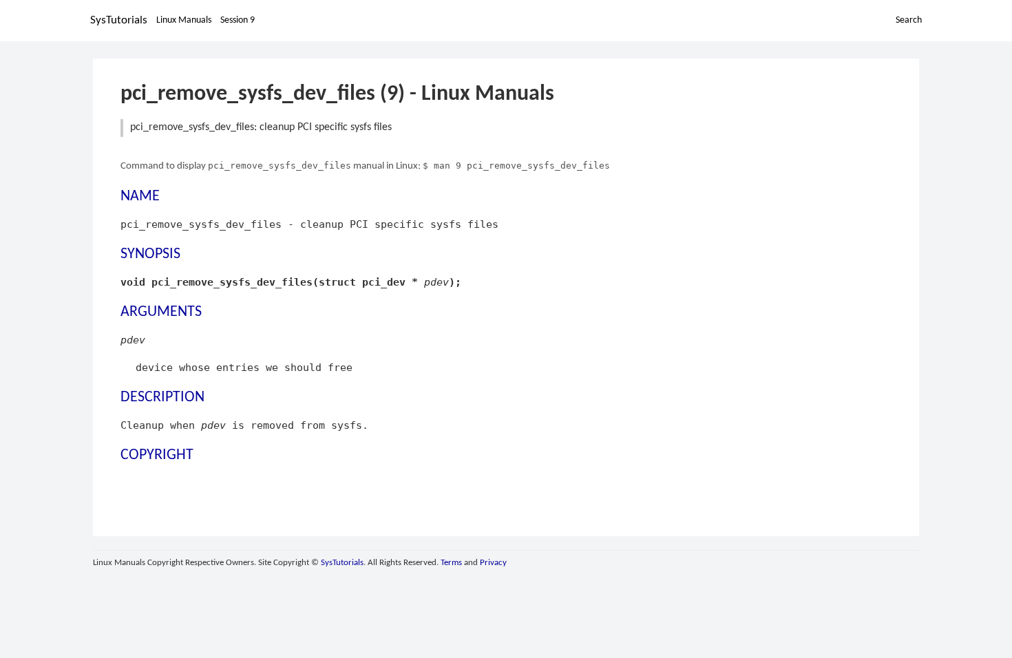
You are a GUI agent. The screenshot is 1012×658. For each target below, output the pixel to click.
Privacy (493, 562)
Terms (451, 562)
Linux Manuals (183, 20)
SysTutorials (118, 20)
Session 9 (237, 20)
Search (909, 20)
